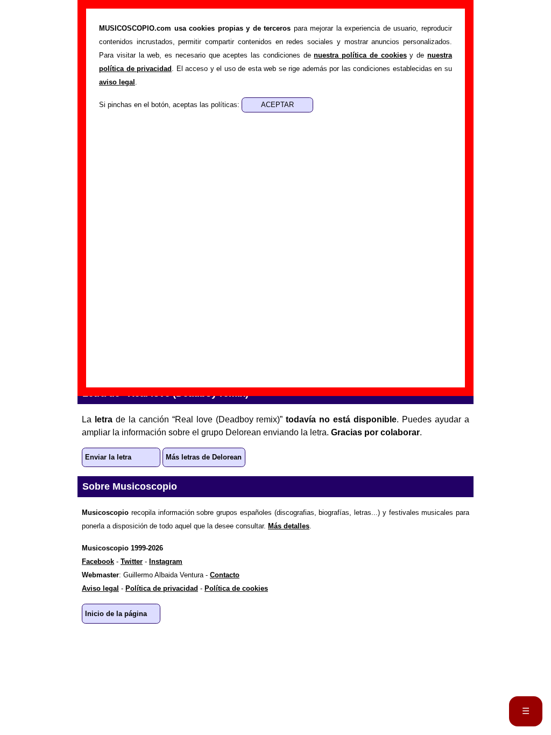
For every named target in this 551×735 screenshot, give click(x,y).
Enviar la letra (108, 457)
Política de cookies (236, 588)
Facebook (98, 561)
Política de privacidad (161, 588)
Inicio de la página (116, 614)
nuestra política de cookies (360, 55)
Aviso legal (100, 588)
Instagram (165, 561)
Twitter (132, 561)
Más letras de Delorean (204, 457)
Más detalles (288, 526)
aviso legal (117, 82)
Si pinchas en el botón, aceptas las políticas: (170, 105)
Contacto (224, 575)
